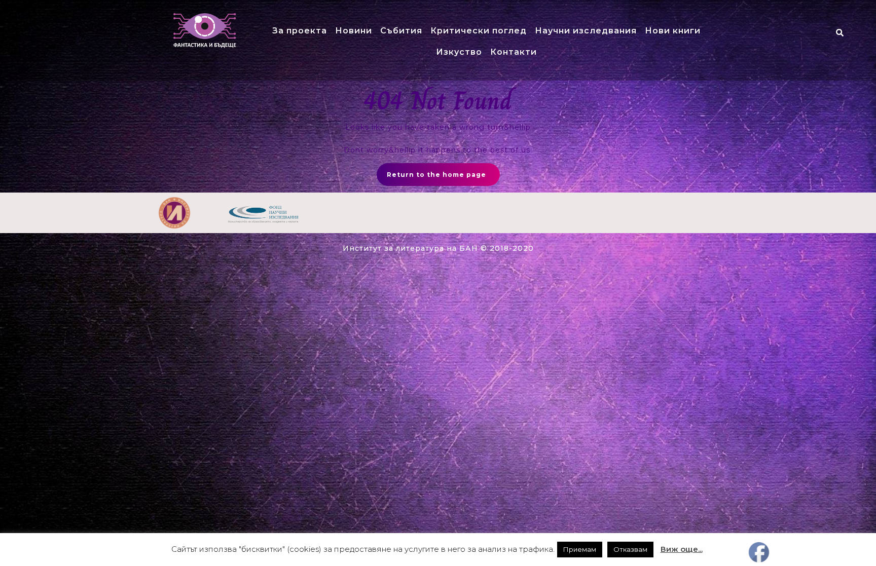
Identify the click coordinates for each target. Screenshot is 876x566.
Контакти (513, 52)
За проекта (299, 30)
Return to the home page (436, 174)
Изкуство (459, 52)
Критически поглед (478, 30)
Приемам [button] (579, 549)
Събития (401, 30)
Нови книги (673, 30)
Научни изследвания (586, 30)
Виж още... (682, 549)
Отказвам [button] (630, 549)
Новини (353, 30)
